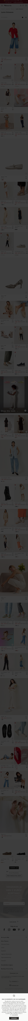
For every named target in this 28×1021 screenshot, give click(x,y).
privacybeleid (15, 1014)
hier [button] (23, 1010)
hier (16, 1009)
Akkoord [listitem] (14, 1018)
